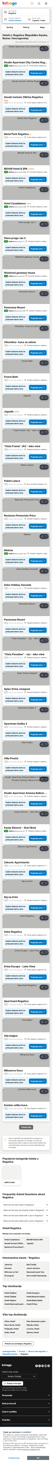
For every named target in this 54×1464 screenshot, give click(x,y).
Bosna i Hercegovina (37, 1351)
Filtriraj (26, 27)
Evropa (22, 1351)
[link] (32, 3)
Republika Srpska (10, 1354)
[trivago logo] (10, 4)
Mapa (42, 27)
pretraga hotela (9, 1351)
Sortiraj (10, 27)
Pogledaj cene (37, 73)
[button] (26, 12)
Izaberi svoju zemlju (10, 1372)
